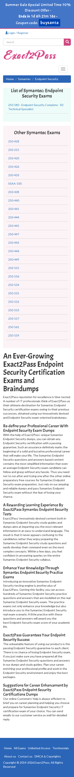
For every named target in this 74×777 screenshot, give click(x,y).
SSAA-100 (15, 183)
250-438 (13, 192)
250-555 (13, 293)
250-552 (13, 301)
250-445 (13, 225)
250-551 (13, 268)
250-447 (13, 234)
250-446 (13, 251)
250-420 (13, 158)
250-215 (13, 149)
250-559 (13, 335)
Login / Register (18, 33)
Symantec (24, 79)
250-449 (13, 259)
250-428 (13, 141)
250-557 (13, 318)
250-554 (13, 285)
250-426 (13, 166)
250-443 (13, 242)
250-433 (13, 175)
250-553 (13, 310)
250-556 (13, 276)
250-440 (13, 200)
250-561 (13, 327)
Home (10, 79)
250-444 (13, 217)
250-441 (13, 209)
